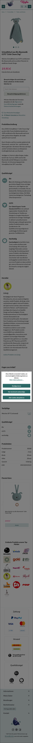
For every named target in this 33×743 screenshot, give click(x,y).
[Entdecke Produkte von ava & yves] (6, 551)
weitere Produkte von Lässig (11, 355)
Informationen (8, 691)
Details (17, 525)
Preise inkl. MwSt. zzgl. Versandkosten (11, 72)
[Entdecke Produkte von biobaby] (16, 551)
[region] (16, 32)
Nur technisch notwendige (16, 392)
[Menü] (3, 6)
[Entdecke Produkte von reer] (26, 585)
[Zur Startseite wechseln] (10, 3)
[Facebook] (20, 729)
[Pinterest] (16, 729)
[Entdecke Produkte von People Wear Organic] (26, 576)
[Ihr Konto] (25, 6)
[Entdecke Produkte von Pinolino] (6, 585)
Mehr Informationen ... (16, 380)
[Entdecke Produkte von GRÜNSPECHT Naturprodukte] (26, 559)
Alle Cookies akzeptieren (16, 398)
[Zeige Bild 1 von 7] (13, 47)
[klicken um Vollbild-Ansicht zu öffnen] (16, 30)
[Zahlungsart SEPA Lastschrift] (10, 630)
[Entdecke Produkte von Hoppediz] (16, 568)
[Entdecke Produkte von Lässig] (6, 576)
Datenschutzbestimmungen (12, 106)
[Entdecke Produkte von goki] (16, 559)
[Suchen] (22, 6)
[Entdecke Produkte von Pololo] (16, 585)
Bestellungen (7, 700)
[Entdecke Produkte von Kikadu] (26, 568)
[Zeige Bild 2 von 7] (16, 47)
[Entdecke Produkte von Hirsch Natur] (6, 568)
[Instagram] (13, 729)
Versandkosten (9, 736)
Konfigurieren (16, 386)
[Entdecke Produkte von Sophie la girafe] (6, 593)
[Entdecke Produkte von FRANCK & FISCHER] (6, 559)
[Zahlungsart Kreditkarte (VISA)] (10, 624)
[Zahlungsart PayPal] (16, 618)
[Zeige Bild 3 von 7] (18, 47)
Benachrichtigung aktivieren (16, 94)
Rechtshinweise (8, 705)
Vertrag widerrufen (9, 709)
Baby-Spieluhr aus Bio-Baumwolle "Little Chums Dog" (16, 512)
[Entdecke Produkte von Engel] (26, 551)
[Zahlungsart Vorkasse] (22, 630)
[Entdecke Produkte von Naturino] (16, 576)
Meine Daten (7, 696)
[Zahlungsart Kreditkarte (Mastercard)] (22, 624)
